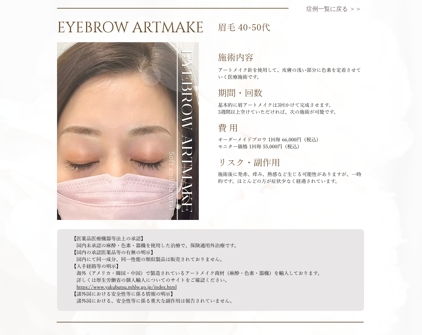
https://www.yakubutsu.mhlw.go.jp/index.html (126, 287)
